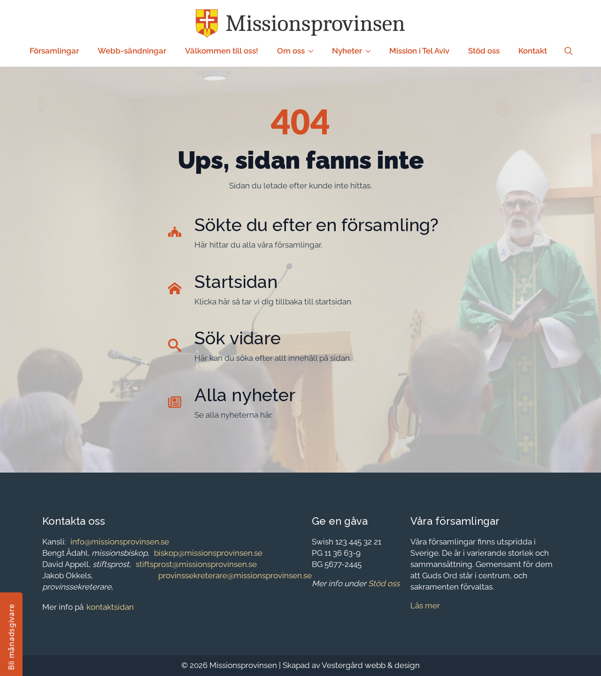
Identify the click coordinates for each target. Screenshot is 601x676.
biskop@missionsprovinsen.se (208, 553)
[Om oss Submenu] (314, 51)
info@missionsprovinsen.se (119, 541)
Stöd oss (484, 50)
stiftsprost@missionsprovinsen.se (196, 564)
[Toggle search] (568, 51)
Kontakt (532, 50)
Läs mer (425, 605)
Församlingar (54, 50)
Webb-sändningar (132, 50)
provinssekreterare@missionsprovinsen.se (235, 575)
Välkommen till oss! (221, 50)
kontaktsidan (110, 607)
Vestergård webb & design (371, 665)
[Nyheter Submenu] (371, 51)
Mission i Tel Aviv (419, 50)
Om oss (291, 50)
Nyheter (347, 50)
